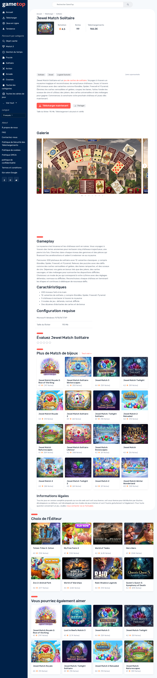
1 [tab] (82, 196)
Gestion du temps (14, 52)
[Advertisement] (92, 53)
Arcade (9, 74)
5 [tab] (96, 196)
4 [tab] (92, 196)
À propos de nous (10, 127)
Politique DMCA (9, 155)
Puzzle (9, 57)
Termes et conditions (11, 167)
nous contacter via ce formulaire (80, 506)
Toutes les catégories (9, 87)
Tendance (10, 29)
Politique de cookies (11, 150)
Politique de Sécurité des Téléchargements (13, 143)
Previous (40, 166)
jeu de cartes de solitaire (75, 80)
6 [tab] (99, 196)
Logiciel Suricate (63, 75)
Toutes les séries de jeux (13, 95)
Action (9, 68)
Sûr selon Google (9, 172)
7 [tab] (102, 196)
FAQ (4, 132)
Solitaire (10, 63)
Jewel (50, 75)
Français (7, 115)
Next (144, 166)
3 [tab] (89, 196)
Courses (10, 79)
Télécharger (11, 18)
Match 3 (10, 46)
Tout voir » (86, 353)
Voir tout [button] (9, 103)
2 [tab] (85, 196)
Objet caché (11, 41)
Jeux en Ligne (12, 23)
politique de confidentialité (8, 161)
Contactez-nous (9, 137)
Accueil (9, 12)
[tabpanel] (92, 166)
